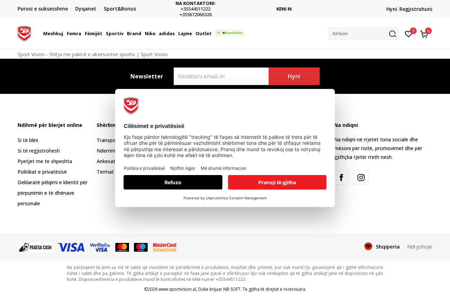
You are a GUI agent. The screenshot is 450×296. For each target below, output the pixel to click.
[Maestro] (141, 247)
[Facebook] (341, 177)
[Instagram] (361, 177)
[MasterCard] (122, 247)
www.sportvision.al (177, 289)
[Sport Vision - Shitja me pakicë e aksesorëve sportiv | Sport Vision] (24, 33)
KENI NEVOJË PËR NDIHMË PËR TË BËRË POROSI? (259, 9)
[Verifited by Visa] (100, 247)
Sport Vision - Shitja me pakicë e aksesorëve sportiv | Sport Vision (93, 54)
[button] (64, 33)
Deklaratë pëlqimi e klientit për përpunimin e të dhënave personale (53, 193)
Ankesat (106, 161)
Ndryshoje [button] (419, 246)
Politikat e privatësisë (42, 171)
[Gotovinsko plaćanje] (35, 247)
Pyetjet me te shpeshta (45, 161)
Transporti (109, 140)
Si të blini (28, 140)
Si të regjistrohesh (39, 150)
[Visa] (71, 247)
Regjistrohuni (415, 9)
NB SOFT (231, 289)
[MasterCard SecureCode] (165, 247)
